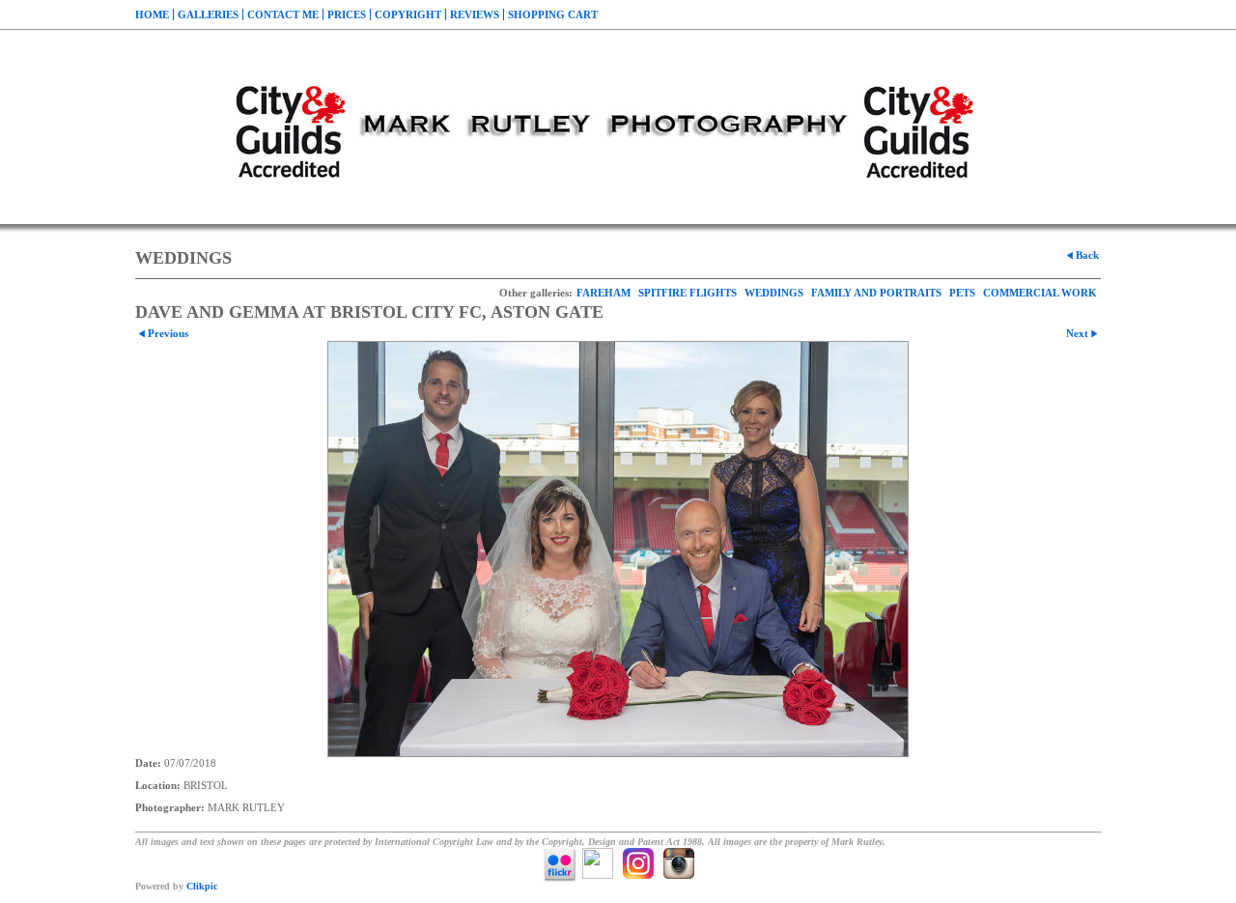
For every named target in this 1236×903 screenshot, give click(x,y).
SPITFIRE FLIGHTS (687, 292)
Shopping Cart (553, 14)
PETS (962, 292)
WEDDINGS (773, 292)
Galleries (208, 14)
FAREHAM (603, 292)
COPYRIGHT (408, 14)
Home (152, 14)
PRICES (346, 14)
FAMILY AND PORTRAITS (876, 292)
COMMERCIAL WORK (1040, 292)
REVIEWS (474, 14)
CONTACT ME (283, 14)
